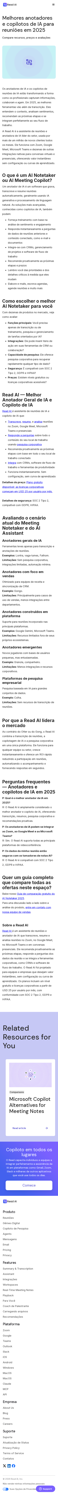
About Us (8, 1407)
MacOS (7, 1373)
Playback (8, 1295)
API (5, 1394)
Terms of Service (13, 1453)
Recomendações (13, 1316)
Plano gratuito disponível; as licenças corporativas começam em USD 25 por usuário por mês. (27, 487)
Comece (29, 1185)
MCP (5, 1389)
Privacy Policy (11, 1447)
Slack (6, 1351)
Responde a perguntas (21, 435)
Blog (5, 1413)
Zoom (6, 1330)
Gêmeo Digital (11, 1223)
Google (7, 1335)
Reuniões (8, 1217)
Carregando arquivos (15, 1311)
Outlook (7, 1346)
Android (7, 1362)
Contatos (8, 1458)
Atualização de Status (16, 1442)
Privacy (7, 1255)
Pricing (7, 1249)
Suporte (7, 1437)
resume (26, 421)
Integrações (10, 1279)
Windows (8, 1367)
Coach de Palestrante (16, 1306)
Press (6, 1418)
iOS (5, 1357)
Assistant (8, 1274)
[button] (53, 4)
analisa (38, 421)
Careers (8, 1423)
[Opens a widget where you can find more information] (45, 1489)
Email (6, 1244)
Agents (7, 1233)
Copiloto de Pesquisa (15, 1228)
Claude (7, 1383)
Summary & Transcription (18, 1268)
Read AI (7, 411)
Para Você (9, 1300)
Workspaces (10, 1284)
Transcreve (14, 421)
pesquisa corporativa (29, 444)
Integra (12, 462)
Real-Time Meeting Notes (18, 1290)
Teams (7, 1340)
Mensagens (10, 1239)
